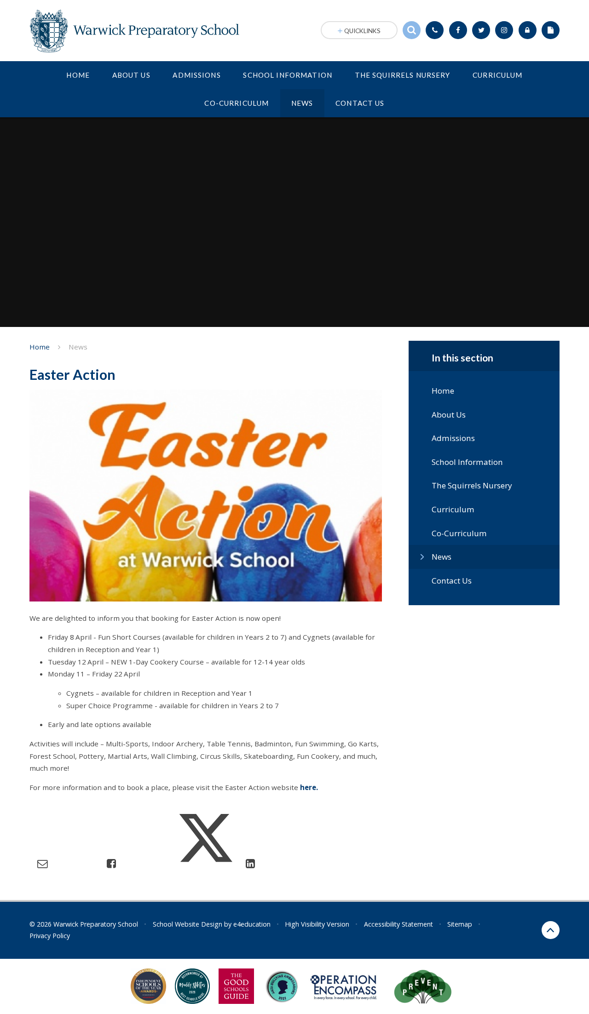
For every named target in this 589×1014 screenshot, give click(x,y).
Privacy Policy (49, 935)
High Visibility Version (317, 924)
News (78, 346)
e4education (252, 924)
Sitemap (459, 924)
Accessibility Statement (398, 924)
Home (39, 346)
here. (309, 787)
